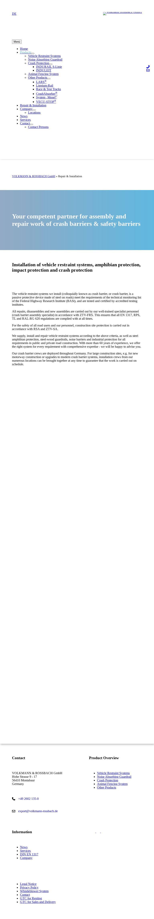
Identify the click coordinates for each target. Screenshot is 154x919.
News (23, 847)
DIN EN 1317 (29, 854)
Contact (25, 894)
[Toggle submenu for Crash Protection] (50, 64)
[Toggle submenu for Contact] (31, 124)
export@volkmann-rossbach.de (38, 811)
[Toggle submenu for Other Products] (48, 78)
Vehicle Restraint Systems (113, 773)
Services (25, 850)
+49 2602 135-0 (28, 798)
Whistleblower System (34, 891)
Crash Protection (107, 780)
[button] (93, 831)
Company (26, 858)
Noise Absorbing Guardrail (114, 776)
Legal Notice (28, 884)
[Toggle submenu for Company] (34, 110)
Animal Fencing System (112, 784)
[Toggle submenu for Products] (32, 53)
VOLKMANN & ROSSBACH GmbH (33, 176)
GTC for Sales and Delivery (38, 902)
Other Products (106, 787)
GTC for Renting (31, 898)
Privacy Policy (29, 887)
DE (14, 13)
